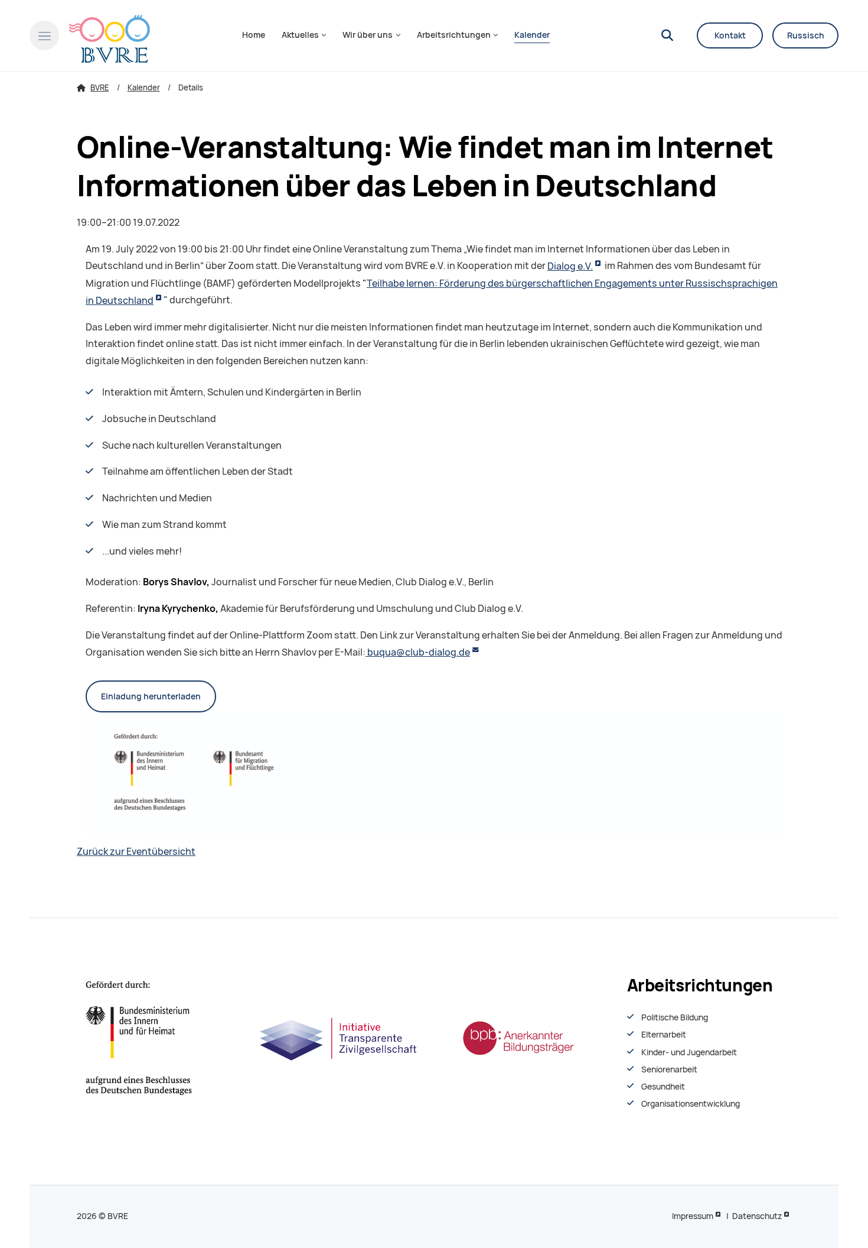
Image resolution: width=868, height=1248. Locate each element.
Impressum (692, 1216)
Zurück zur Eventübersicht (136, 851)
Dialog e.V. (570, 266)
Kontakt (730, 35)
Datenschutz (757, 1216)
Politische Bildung (674, 1017)
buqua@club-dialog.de (418, 652)
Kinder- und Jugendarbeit (689, 1052)
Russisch (805, 35)
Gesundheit (663, 1086)
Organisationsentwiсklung (690, 1103)
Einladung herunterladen (151, 696)
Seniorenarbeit (669, 1069)
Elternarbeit (663, 1034)
